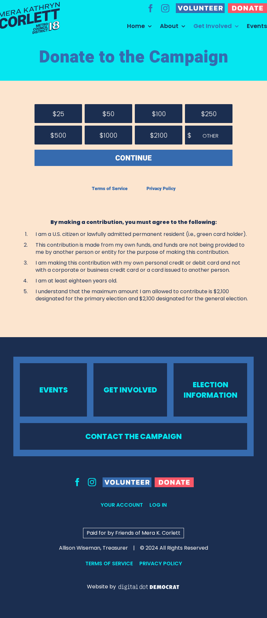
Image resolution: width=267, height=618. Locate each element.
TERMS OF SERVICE (109, 563)
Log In (158, 505)
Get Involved (130, 390)
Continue (133, 158)
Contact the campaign (133, 436)
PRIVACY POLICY (160, 563)
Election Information (210, 389)
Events (53, 390)
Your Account (122, 505)
